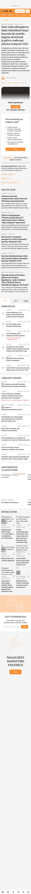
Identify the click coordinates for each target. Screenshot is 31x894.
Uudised (4, 193)
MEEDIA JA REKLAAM (7, 24)
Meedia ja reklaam (7, 174)
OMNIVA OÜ (5, 178)
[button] (11, 626)
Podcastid (23, 15)
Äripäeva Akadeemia (7, 500)
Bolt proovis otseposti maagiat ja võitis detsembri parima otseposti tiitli (14, 239)
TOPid (17, 15)
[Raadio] (13, 892)
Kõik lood (11, 15)
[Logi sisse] (28, 892)
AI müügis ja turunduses (9, 502)
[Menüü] (2, 892)
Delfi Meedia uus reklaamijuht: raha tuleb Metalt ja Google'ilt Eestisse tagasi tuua (12, 419)
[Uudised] (8, 892)
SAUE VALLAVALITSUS (9, 182)
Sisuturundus (9, 272)
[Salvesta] (29, 310)
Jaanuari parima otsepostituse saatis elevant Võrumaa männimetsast (14, 198)
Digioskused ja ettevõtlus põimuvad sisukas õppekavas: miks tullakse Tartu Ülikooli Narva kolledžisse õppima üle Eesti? (15, 280)
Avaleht (3, 15)
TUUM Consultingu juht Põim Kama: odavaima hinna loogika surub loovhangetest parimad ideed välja (22, 536)
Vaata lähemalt (8, 157)
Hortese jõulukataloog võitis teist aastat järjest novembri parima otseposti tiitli (14, 258)
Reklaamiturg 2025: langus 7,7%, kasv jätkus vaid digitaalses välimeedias (7, 534)
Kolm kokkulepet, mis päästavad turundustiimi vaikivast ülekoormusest (15, 315)
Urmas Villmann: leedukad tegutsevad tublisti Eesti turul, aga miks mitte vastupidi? (12, 396)
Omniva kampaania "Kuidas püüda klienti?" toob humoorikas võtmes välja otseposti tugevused (13, 219)
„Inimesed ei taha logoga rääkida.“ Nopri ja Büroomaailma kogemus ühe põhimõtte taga (17, 349)
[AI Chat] (23, 892)
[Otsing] (18, 892)
